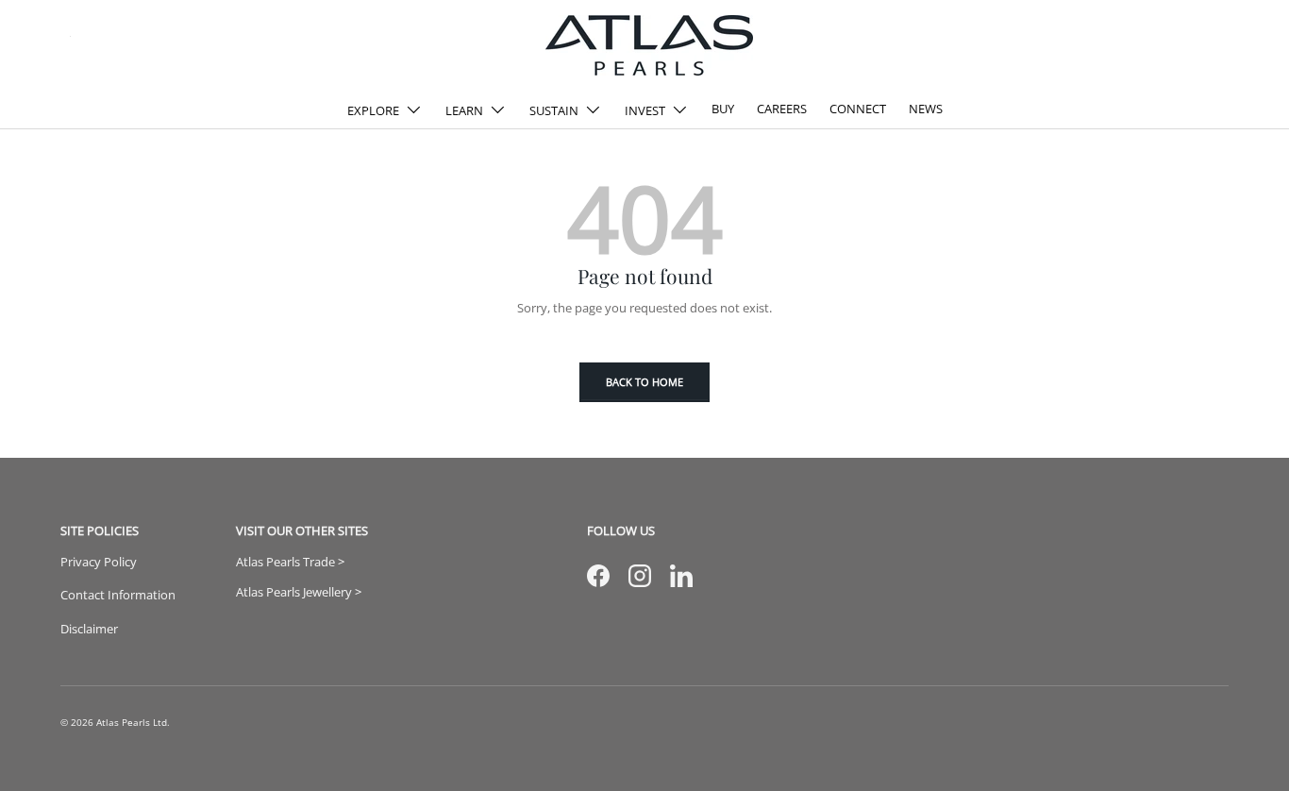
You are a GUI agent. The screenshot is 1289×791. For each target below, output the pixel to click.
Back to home (644, 382)
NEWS (926, 108)
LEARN (464, 110)
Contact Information (118, 594)
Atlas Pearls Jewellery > (298, 591)
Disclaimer (89, 628)
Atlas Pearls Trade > (290, 561)
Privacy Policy (98, 561)
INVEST (645, 110)
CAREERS (782, 108)
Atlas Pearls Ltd (131, 722)
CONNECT (857, 108)
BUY (722, 108)
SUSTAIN (553, 110)
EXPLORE (373, 110)
